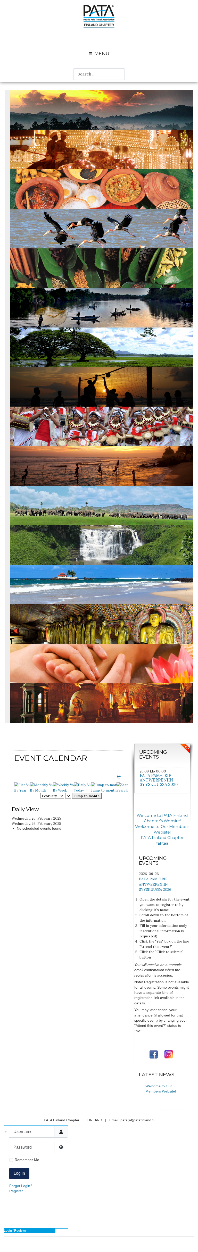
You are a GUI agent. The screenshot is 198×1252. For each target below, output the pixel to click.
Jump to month (87, 796)
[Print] (119, 777)
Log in (19, 1173)
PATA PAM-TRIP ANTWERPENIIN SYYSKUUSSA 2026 (159, 780)
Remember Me (27, 1160)
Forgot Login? (20, 1186)
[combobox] (99, 74)
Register (16, 1191)
